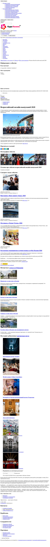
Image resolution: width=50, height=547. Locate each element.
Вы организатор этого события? (7, 265)
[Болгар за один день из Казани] (8, 295)
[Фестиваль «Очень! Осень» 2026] (25, 210)
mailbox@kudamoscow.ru (8, 510)
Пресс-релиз (5, 515)
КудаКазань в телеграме (8, 497)
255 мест (20, 435)
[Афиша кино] (10, 468)
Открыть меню (3, 19)
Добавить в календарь (5, 99)
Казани (15, 30)
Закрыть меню (10, 19)
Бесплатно (24, 200)
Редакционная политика (8, 516)
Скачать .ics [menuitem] (5, 104)
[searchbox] (25, 22)
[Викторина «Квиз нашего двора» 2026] (25, 182)
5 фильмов (21, 468)
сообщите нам (24, 261)
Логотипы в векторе (7, 536)
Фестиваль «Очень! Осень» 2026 (11, 223)
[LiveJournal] (8, 149)
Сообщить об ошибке (7, 508)
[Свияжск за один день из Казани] (8, 311)
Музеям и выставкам (7, 526)
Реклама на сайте (6, 532)
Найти (2, 22)
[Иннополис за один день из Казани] (8, 278)
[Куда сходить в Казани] (13, 29)
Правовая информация (7, 517)
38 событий (21, 452)
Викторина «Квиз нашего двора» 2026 (13, 195)
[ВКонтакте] (1, 149)
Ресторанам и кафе (7, 527)
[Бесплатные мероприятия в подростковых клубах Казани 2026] (25, 237)
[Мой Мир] (4, 149)
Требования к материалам (8, 525)
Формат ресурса (6, 519)
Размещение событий (7, 524)
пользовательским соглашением (25, 540)
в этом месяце (20, 37)
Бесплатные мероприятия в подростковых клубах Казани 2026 (21, 250)
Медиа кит (5, 534)
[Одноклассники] (3, 149)
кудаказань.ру (3, 503)
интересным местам (6, 32)
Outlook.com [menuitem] (5, 103)
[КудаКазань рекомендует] (10, 452)
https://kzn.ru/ (25, 143)
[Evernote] (6, 149)
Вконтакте (5, 495)
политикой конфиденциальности (39, 540)
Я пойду (2, 96)
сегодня (7, 37)
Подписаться (17, 473)
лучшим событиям (5, 33)
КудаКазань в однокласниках (9, 496)
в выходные (14, 37)
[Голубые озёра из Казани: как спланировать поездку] (8, 327)
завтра (10, 37)
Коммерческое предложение (9, 533)
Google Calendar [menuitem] (6, 101)
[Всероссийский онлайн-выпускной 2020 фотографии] (6, 164)
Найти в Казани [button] (4, 1)
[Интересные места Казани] (10, 435)
